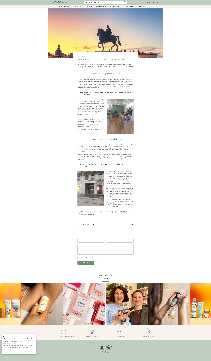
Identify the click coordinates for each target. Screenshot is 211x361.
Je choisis (19, 352)
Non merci (7, 352)
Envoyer (85, 262)
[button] (3, 358)
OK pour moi (30, 352)
